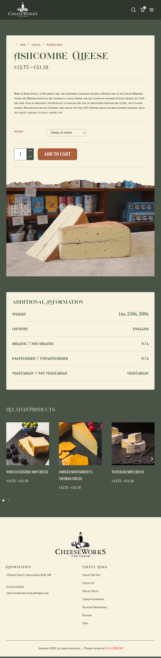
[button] (152, 458)
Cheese (36, 44)
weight (18, 131)
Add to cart (57, 154)
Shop (23, 44)
